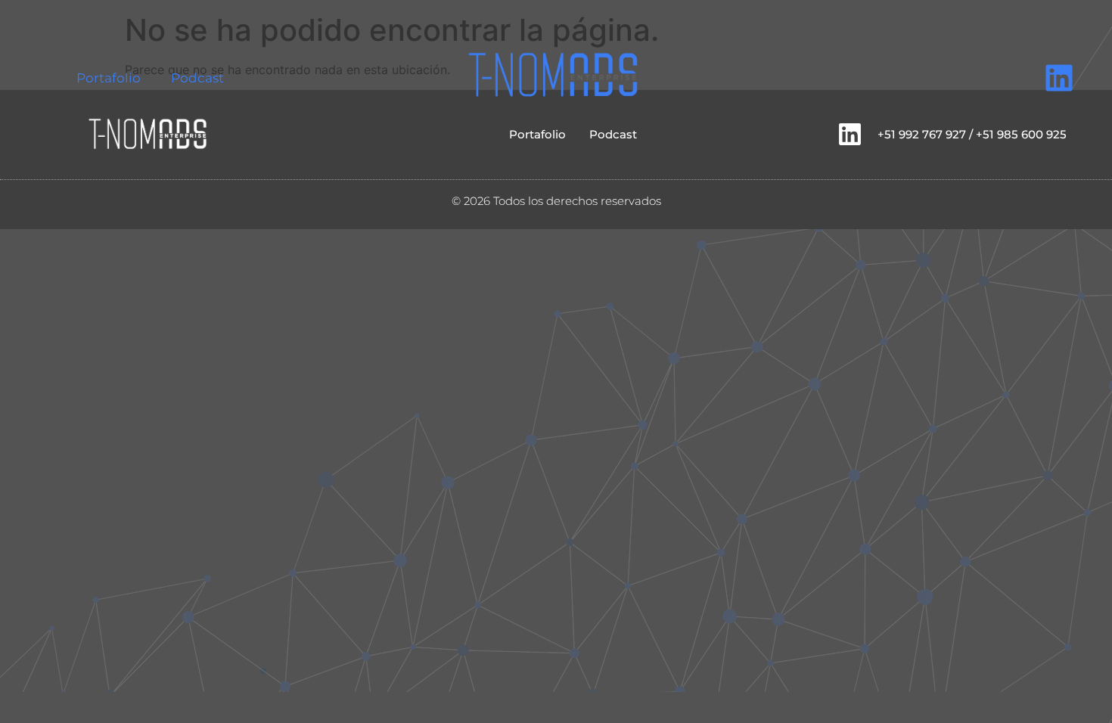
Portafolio (108, 77)
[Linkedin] (1059, 78)
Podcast (197, 77)
